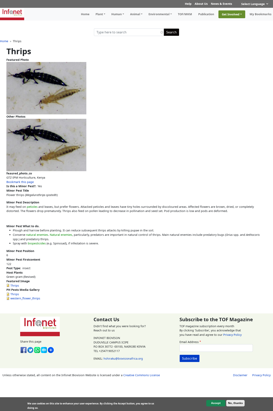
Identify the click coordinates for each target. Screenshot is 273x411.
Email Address (189, 342)
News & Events (221, 4)
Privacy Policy (232, 335)
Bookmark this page (20, 182)
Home (85, 14)
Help (188, 4)
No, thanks (235, 403)
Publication (206, 14)
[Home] (13, 14)
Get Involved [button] (230, 14)
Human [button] (116, 14)
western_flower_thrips (25, 298)
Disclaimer (240, 375)
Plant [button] (99, 14)
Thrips (14, 285)
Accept (216, 403)
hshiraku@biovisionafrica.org (123, 358)
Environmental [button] (158, 14)
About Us (201, 4)
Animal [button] (135, 14)
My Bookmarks (260, 14)
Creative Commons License (141, 375)
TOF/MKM (185, 14)
